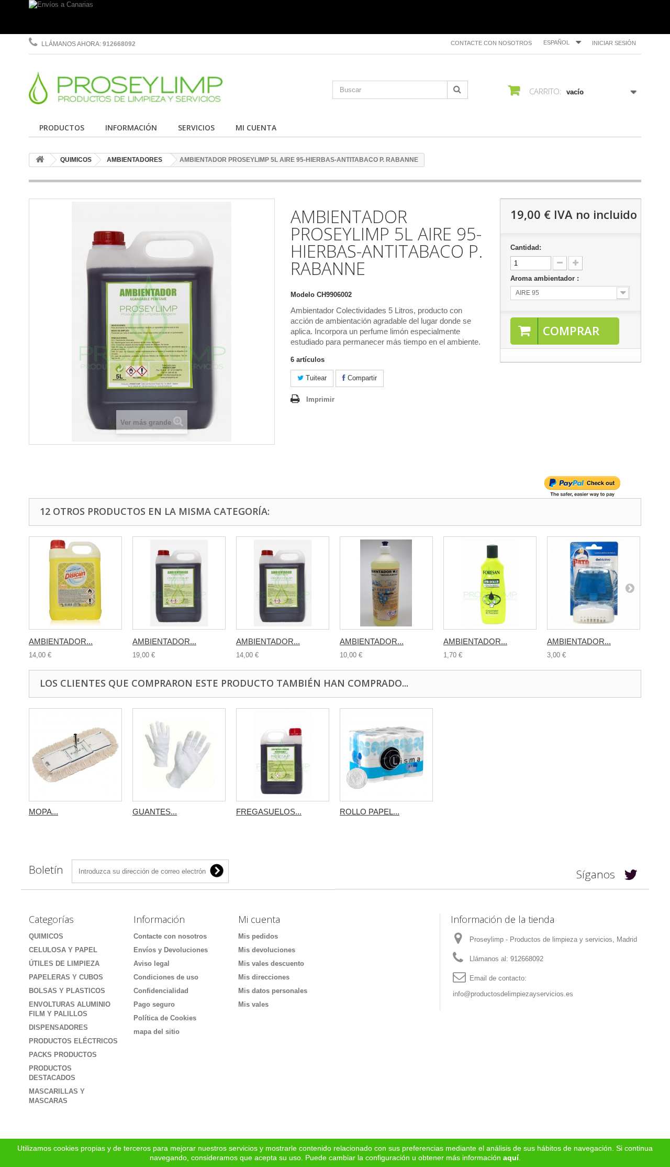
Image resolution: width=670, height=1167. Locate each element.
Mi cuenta (259, 919)
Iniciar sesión (614, 43)
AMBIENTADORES (134, 159)
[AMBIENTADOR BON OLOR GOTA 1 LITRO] (386, 583)
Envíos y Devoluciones (170, 950)
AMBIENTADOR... (61, 641)
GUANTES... (154, 811)
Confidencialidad (160, 991)
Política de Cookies (164, 1018)
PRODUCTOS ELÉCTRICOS (73, 1041)
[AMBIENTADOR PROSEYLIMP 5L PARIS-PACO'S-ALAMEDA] (179, 583)
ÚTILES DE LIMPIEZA (64, 963)
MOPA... (43, 811)
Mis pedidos (258, 936)
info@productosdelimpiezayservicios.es (513, 994)
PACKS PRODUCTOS (63, 1055)
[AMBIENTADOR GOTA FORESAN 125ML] (490, 583)
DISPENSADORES (58, 1027)
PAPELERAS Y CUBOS (66, 977)
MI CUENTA (256, 128)
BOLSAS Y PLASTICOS (67, 991)
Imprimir (320, 399)
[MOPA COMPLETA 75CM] (75, 754)
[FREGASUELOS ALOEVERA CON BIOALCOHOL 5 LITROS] (282, 754)
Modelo (303, 295)
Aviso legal (151, 963)
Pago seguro (154, 1004)
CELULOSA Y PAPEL (63, 950)
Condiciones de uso (165, 977)
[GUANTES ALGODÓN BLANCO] (179, 754)
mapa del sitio (156, 1032)
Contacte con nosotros (491, 43)
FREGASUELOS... (269, 811)
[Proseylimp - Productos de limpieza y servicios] (125, 88)
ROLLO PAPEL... (369, 811)
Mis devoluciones (266, 950)
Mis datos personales (272, 991)
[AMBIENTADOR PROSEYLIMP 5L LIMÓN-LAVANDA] (282, 583)
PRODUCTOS (61, 128)
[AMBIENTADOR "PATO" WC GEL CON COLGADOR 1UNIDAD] (593, 583)
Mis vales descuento (271, 963)
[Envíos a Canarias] (335, 17)
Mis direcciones (263, 977)
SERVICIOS (196, 128)
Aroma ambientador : (545, 278)
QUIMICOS (76, 159)
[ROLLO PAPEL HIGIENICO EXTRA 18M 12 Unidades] (386, 754)
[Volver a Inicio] (40, 160)
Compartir (361, 378)
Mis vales (253, 1004)
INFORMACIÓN (131, 128)
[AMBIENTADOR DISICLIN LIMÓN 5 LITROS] (75, 583)
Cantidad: (525, 247)
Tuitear (315, 378)
